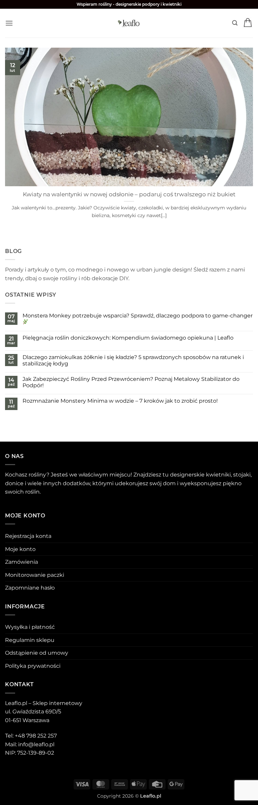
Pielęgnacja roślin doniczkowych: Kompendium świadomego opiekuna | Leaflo (128, 338)
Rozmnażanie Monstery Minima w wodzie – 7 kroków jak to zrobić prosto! (120, 401)
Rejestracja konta (28, 536)
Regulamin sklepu (29, 640)
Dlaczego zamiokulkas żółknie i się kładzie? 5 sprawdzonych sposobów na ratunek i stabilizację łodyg (133, 360)
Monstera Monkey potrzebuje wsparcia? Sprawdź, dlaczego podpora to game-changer (138, 315)
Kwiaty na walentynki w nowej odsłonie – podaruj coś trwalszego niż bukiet (129, 194)
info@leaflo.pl (36, 744)
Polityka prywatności (32, 666)
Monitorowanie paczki (34, 575)
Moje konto (20, 549)
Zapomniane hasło (30, 588)
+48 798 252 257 (36, 736)
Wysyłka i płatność (30, 627)
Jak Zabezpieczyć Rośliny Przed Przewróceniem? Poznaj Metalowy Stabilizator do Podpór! (131, 382)
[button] (9, 23)
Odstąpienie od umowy (36, 653)
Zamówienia (21, 562)
